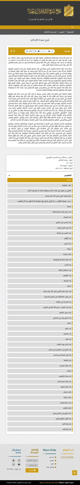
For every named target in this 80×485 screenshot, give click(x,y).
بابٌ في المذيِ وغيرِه (64, 228)
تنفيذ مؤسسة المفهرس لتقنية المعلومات (18, 483)
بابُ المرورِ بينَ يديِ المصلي (62, 318)
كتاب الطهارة (66, 185)
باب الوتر (68, 339)
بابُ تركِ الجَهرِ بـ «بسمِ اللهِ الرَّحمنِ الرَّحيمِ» (57, 307)
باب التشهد (67, 334)
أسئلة (69, 206)
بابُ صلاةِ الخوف (65, 387)
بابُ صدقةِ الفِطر (65, 403)
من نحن (48, 19)
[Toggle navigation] (72, 27)
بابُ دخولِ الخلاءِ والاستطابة (62, 212)
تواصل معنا (50, 467)
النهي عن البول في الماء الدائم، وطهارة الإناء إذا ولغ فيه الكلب (49, 191)
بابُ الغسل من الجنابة (64, 233)
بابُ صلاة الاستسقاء (64, 381)
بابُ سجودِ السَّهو (65, 312)
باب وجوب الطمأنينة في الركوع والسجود (57, 297)
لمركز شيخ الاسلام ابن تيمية (49, 483)
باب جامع (68, 328)
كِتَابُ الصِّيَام (67, 408)
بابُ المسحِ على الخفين (63, 222)
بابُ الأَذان (68, 265)
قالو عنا (40, 19)
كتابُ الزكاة (67, 397)
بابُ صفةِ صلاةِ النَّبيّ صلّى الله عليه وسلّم (57, 291)
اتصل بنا (32, 19)
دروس (52, 460)
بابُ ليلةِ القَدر (66, 424)
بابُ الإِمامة (67, 281)
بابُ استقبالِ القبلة (65, 270)
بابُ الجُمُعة (67, 360)
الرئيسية (70, 31)
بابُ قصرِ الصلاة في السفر (62, 355)
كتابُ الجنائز (67, 392)
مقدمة (67, 51)
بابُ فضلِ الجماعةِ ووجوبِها (62, 259)
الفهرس (68, 175)
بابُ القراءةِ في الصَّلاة (63, 302)
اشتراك (31, 470)
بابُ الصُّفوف (67, 275)
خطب (52, 464)
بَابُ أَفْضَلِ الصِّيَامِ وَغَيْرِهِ (63, 419)
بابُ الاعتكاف (67, 429)
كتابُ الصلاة (67, 254)
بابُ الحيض (67, 244)
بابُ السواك (67, 217)
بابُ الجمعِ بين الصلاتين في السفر (60, 350)
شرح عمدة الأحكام (50, 32)
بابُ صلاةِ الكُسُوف (65, 376)
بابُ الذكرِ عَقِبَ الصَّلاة (64, 344)
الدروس (61, 32)
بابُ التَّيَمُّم (67, 238)
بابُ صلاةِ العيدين (65, 366)
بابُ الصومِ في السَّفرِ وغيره (62, 413)
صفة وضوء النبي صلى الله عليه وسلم (58, 196)
